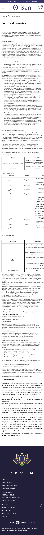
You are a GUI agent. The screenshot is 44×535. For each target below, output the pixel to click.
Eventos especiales (9, 488)
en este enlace (35, 426)
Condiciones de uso (8, 507)
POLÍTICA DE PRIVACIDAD (10, 530)
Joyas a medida (7, 482)
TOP (40, 506)
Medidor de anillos (8, 501)
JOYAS (3, 479)
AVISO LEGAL (23, 530)
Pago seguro (6, 510)
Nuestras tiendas (8, 495)
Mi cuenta (5, 516)
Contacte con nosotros (11, 498)
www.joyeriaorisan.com (18, 32)
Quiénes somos (7, 492)
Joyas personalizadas (9, 485)
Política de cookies (9, 513)
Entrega (5, 505)
